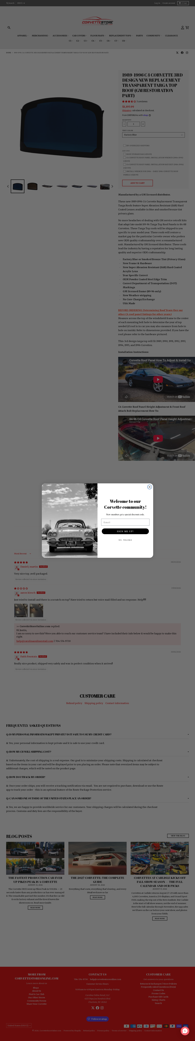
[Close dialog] (149, 487)
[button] (185, 1031)
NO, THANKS (125, 540)
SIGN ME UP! (125, 531)
